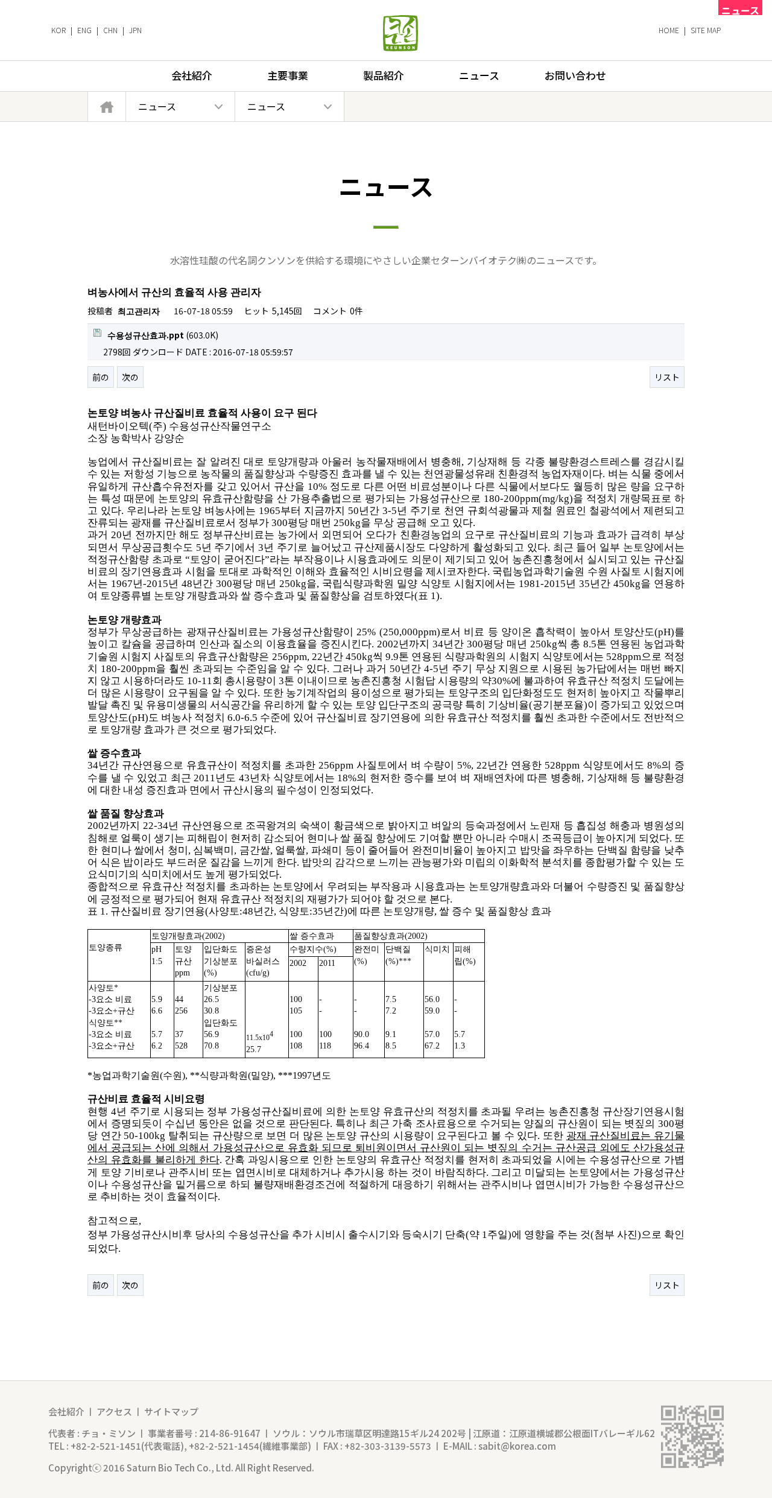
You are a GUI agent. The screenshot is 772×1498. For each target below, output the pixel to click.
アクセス (114, 1411)
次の (130, 377)
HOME (669, 30)
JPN (135, 30)
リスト (667, 377)
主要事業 (287, 75)
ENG (84, 30)
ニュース (479, 75)
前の (100, 377)
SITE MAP (706, 30)
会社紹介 (191, 75)
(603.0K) (162, 335)
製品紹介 (383, 75)
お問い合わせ (575, 75)
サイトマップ (171, 1411)
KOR (58, 30)
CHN (110, 30)
